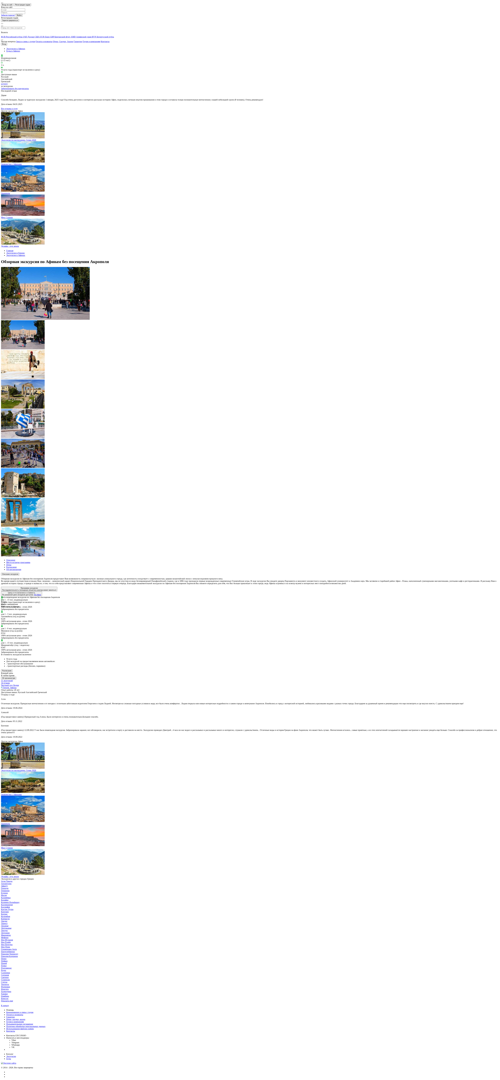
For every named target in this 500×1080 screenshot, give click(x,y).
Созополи (5, 980)
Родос (3, 970)
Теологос (5, 984)
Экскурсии (11, 1056)
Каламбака (6, 898)
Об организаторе (13, 569)
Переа (3, 959)
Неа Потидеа (6, 944)
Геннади (4, 888)
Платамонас (6, 968)
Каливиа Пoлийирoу (10, 902)
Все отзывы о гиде (9, 108)
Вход (4, 44)
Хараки (4, 994)
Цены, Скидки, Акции (63, 41)
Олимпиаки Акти (9, 949)
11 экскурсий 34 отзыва (7, 681)
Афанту (4, 886)
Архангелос (6, 883)
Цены (8, 565)
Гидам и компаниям (91, 41)
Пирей (4, 963)
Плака (4, 966)
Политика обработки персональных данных (25, 1026)
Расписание (11, 567)
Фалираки (5, 987)
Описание (10, 560)
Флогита (5, 989)
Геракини (5, 891)
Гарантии (78, 41)
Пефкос (4, 961)
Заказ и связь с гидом (25, 41)
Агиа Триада (6, 881)
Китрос (4, 914)
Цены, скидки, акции (15, 1019)
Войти (19, 15)
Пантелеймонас (8, 951)
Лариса (4, 923)
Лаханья (4, 926)
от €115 (4, 84)
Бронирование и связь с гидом (19, 1012)
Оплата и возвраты (44, 41)
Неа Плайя (6, 942)
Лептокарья (6, 928)
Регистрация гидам (22, 5)
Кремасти (5, 919)
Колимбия (5, 916)
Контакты (105, 41)
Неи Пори (5, 947)
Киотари (5, 912)
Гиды (8, 1059)
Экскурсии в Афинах (15, 49)
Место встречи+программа (18, 562)
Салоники (5, 973)
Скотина (5, 977)
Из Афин (37, 595)
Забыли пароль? (8, 15)
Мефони (4, 937)
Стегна (4, 982)
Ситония (5, 975)
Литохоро (5, 933)
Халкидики (6, 991)
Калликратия (7, 905)
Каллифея (5, 907)
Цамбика (5, 996)
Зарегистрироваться (10, 20)
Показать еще (7, 1001)
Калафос (5, 900)
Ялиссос (4, 998)
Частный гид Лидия (10, 685)
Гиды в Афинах (13, 51)
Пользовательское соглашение (19, 1024)
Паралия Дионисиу (9, 954)
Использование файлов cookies (20, 1029)
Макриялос (6, 935)
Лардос (4, 921)
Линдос (4, 930)
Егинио (4, 893)
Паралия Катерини (9, 956)
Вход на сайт (7, 5)
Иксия (4, 895)
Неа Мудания (7, 940)
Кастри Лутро (7, 909)
